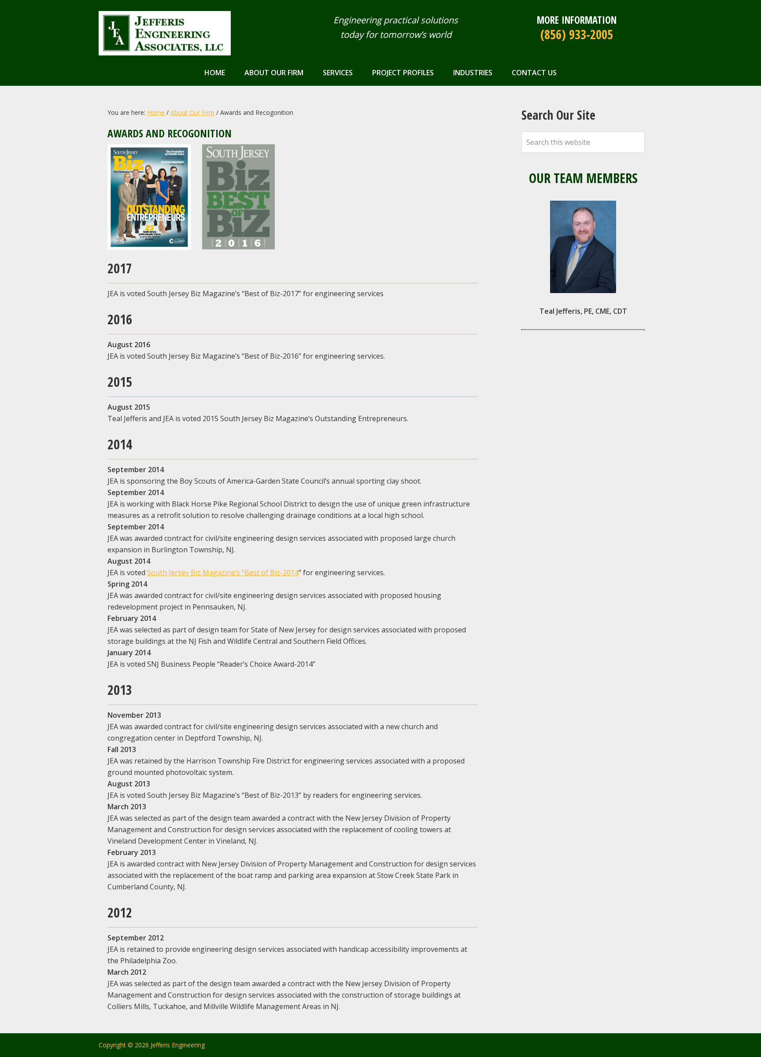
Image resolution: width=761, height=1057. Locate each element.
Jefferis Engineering (165, 33)
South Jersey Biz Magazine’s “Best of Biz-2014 (223, 572)
